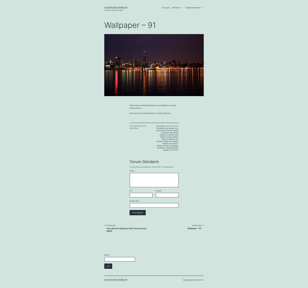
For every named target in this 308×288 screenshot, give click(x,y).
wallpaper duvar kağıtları (170, 141)
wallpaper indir (166, 143)
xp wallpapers (161, 148)
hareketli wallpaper (172, 130)
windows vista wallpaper (170, 145)
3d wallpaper (160, 128)
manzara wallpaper (172, 137)
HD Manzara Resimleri (115, 7)
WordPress (186, 280)
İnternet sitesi (134, 201)
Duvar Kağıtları (160, 126)
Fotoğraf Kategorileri (193, 8)
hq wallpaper (170, 134)
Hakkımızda (176, 8)
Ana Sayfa (166, 8)
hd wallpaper (165, 132)
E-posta (159, 191)
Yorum (132, 171)
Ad (131, 191)
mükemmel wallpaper (168, 139)
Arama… (107, 255)
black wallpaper (169, 128)
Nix (131, 128)
